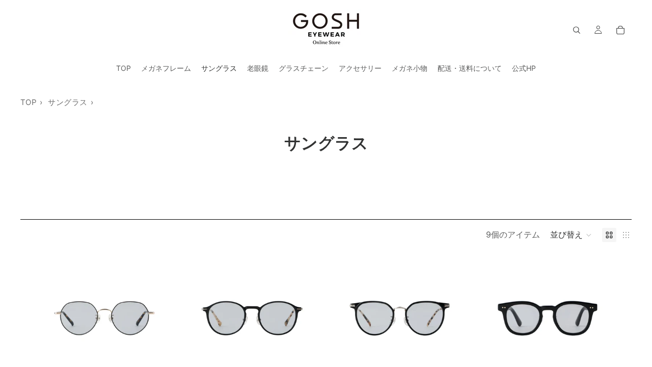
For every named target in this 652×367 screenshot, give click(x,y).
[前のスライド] (56, 318)
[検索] (576, 30)
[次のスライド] (153, 318)
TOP (28, 102)
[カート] (620, 30)
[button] (571, 235)
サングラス (67, 102)
